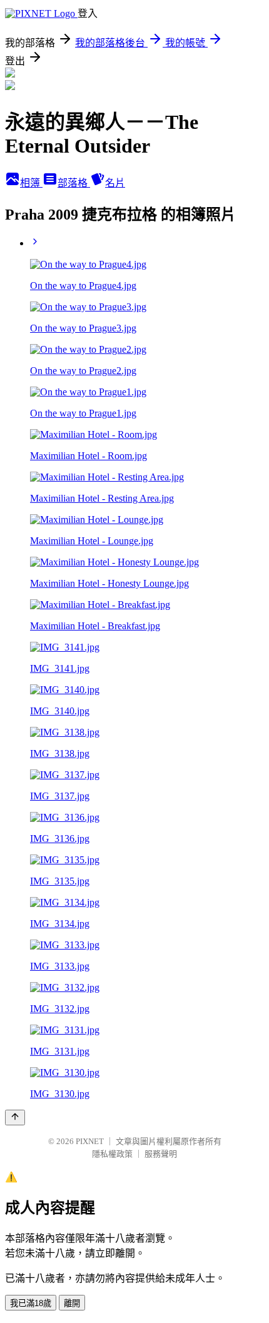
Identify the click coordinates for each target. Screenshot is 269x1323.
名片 (115, 183)
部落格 (74, 183)
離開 (72, 1303)
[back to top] (15, 1117)
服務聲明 (161, 1153)
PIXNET (90, 1141)
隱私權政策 (112, 1153)
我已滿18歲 (30, 1303)
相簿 (31, 183)
